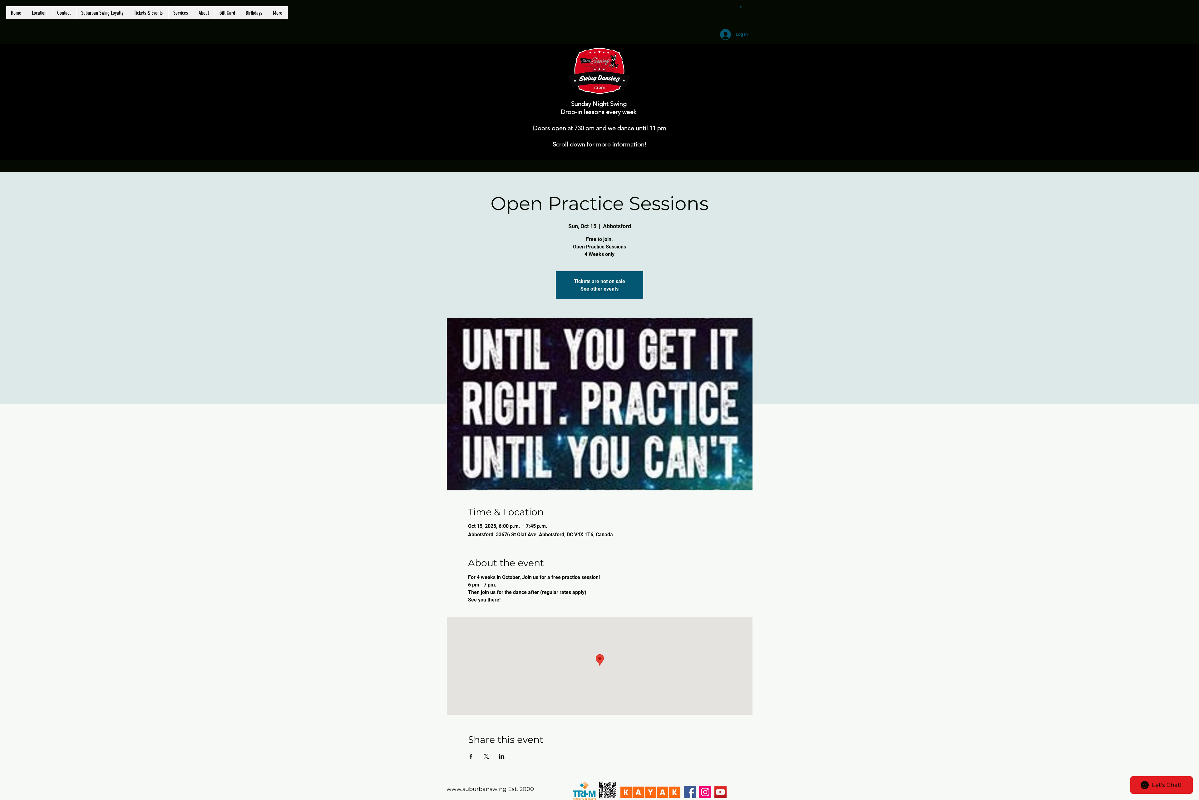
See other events (599, 289)
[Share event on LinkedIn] (502, 756)
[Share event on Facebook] (471, 756)
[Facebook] (690, 792)
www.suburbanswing (476, 789)
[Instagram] (705, 792)
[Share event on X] (486, 756)
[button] (741, 6)
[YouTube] (720, 792)
